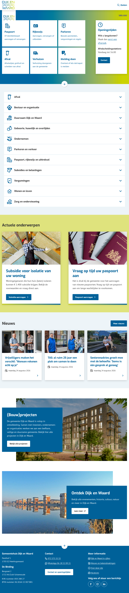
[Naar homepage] (58, 5)
